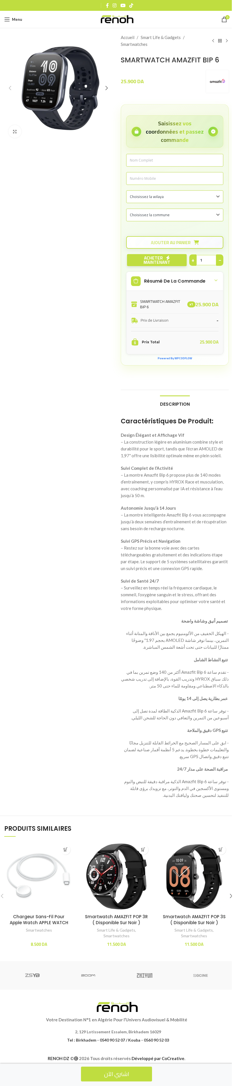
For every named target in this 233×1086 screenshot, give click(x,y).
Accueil (127, 37)
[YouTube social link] (122, 5)
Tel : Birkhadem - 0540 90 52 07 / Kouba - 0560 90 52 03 (118, 1040)
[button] (10, 88)
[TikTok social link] (131, 5)
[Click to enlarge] (15, 131)
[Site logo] (116, 18)
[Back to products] (220, 41)
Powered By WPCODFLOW (175, 358)
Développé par (158, 1058)
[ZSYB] (32, 975)
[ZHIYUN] (144, 975)
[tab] (175, 403)
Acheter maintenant (155, 260)
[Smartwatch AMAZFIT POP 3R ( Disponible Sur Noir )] (116, 876)
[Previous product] (213, 41)
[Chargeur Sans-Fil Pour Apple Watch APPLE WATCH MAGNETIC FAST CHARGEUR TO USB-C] (38, 876)
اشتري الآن (116, 1074)
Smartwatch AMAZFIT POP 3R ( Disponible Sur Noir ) (116, 920)
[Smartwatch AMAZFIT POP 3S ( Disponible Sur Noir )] (194, 876)
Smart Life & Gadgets (161, 37)
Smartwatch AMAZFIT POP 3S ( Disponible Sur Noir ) (194, 920)
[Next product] (226, 41)
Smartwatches (134, 44)
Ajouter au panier (171, 242)
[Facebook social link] (107, 5)
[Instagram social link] (114, 5)
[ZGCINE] (200, 975)
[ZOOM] (88, 975)
